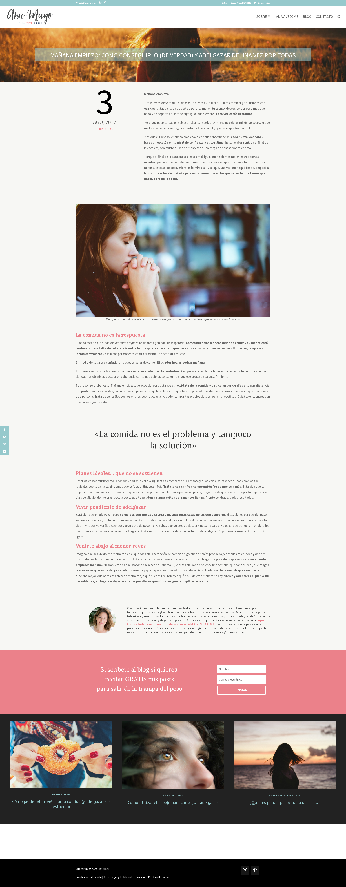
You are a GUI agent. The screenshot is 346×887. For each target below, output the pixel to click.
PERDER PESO (105, 128)
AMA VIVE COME (173, 795)
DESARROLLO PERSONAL (284, 795)
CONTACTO (324, 17)
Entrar (225, 3)
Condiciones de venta (89, 877)
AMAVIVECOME (287, 17)
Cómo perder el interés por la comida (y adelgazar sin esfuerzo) (61, 804)
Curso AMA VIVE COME (241, 3)
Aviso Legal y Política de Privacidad (125, 877)
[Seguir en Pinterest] (255, 870)
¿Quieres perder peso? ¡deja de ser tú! (285, 802)
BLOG (307, 17)
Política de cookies (159, 877)
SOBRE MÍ (263, 17)
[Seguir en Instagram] (245, 870)
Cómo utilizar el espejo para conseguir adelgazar (173, 802)
